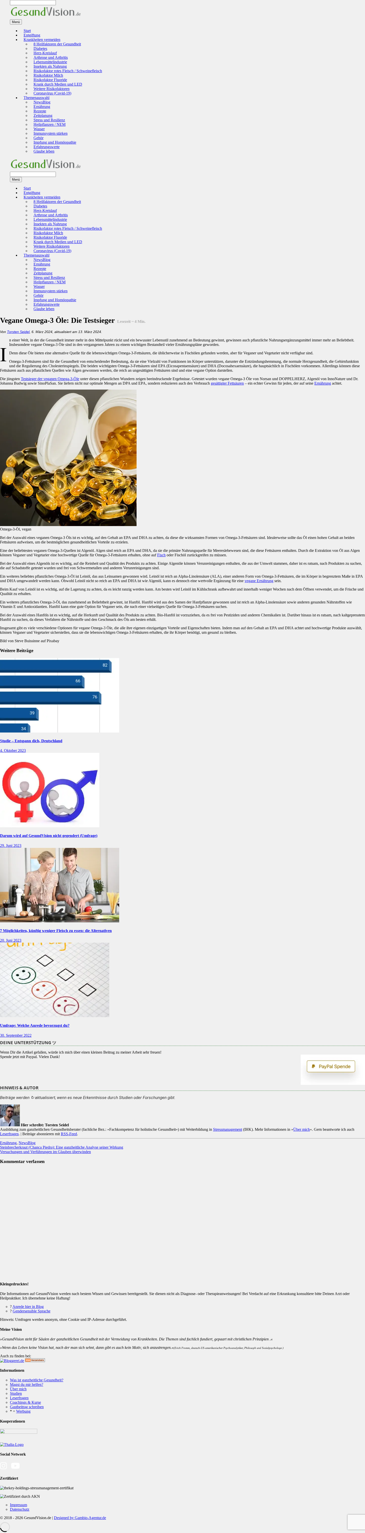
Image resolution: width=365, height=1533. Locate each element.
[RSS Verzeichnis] (35, 1361)
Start (27, 31)
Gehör (38, 138)
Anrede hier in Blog (28, 1306)
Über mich (301, 1129)
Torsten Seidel (18, 332)
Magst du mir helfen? (26, 1384)
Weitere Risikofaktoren (52, 89)
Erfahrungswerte (47, 147)
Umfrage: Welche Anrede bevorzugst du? (35, 1025)
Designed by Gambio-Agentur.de (80, 1518)
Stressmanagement (227, 1129)
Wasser (39, 129)
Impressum (18, 1505)
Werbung (23, 1411)
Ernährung (42, 106)
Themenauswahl (36, 98)
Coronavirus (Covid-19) (52, 93)
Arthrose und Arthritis (51, 57)
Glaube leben (44, 151)
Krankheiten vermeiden (42, 39)
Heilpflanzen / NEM (50, 124)
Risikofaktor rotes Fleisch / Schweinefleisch (68, 71)
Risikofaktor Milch (48, 75)
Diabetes (40, 48)
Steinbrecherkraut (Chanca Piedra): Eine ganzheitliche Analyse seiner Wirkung (61, 1147)
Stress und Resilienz (49, 120)
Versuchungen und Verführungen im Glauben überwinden (45, 1152)
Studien (16, 1393)
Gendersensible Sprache (31, 1311)
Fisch (161, 555)
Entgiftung (32, 35)
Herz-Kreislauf (45, 53)
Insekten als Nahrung (50, 66)
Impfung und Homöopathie (55, 142)
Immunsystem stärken (51, 133)
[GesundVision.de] (46, 17)
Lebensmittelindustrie (50, 62)
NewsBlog (42, 102)
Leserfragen (9, 1134)
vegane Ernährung (259, 581)
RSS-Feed (69, 1134)
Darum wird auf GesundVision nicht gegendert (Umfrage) (48, 835)
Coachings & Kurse (25, 1402)
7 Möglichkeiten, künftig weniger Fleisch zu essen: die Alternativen (56, 931)
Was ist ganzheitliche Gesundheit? (36, 1380)
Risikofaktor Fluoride (50, 80)
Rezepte (40, 111)
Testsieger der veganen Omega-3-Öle (50, 379)
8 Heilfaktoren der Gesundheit (57, 44)
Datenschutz (19, 1509)
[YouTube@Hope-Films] (15, 1468)
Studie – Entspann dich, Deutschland (31, 741)
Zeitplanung (43, 115)
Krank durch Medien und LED (58, 84)
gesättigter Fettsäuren (227, 383)
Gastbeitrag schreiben (27, 1407)
